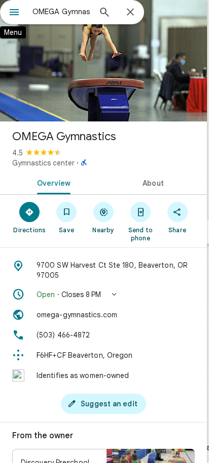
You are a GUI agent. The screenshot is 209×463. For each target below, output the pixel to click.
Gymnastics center (43, 162)
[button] (103, 294)
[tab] (51, 182)
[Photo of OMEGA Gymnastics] (103, 60)
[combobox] (61, 12)
